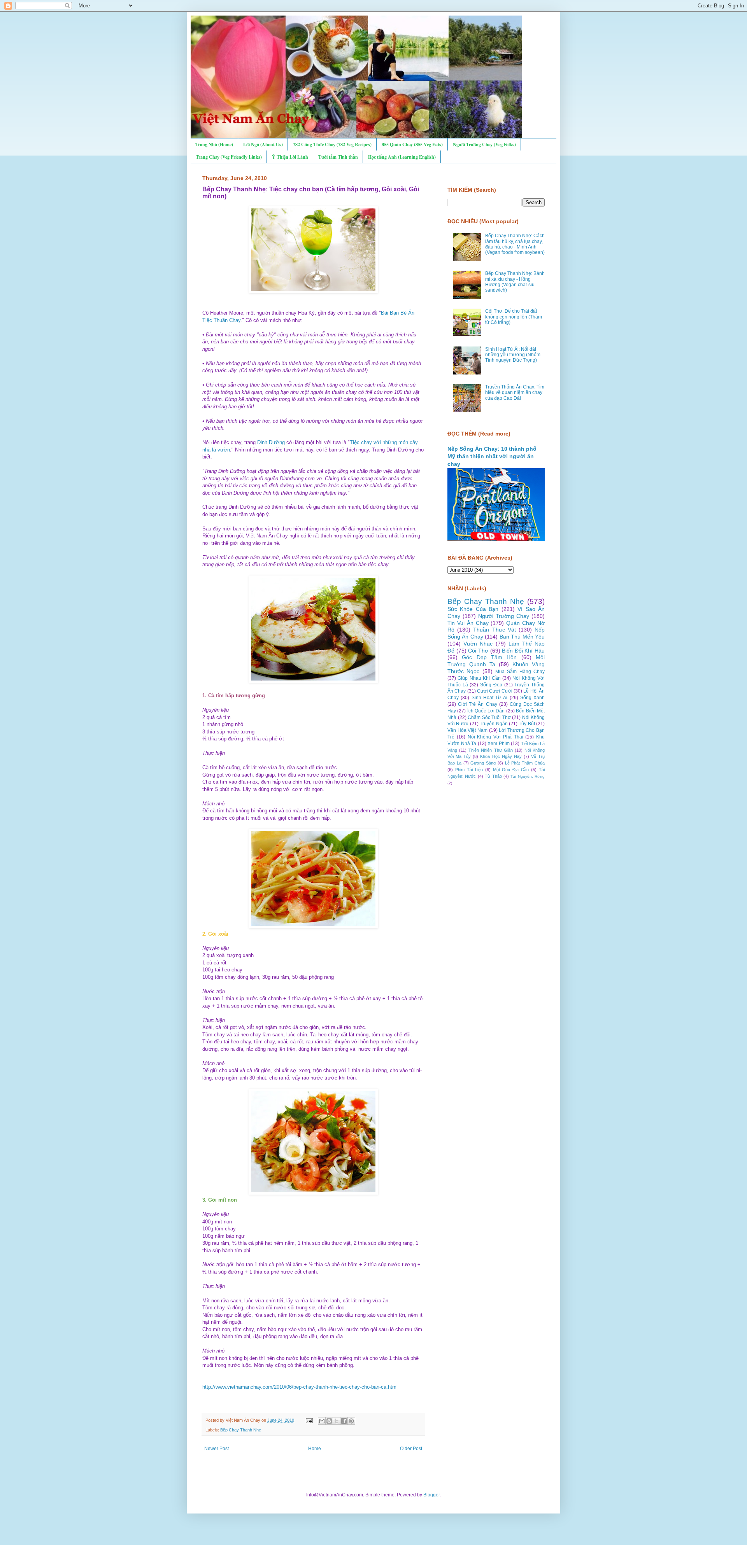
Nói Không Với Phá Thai (495, 737)
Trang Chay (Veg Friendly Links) (229, 157)
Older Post (411, 1448)
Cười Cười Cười (494, 691)
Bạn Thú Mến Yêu (522, 636)
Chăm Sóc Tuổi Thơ (489, 717)
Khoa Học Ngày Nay (500, 756)
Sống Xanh (532, 697)
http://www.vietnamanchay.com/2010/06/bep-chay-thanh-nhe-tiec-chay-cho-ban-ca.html (300, 1387)
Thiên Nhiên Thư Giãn (490, 750)
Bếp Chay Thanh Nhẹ (240, 1430)
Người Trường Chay (503, 616)
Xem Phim (498, 743)
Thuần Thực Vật (494, 629)
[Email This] (322, 1421)
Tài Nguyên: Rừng (527, 776)
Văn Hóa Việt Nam (467, 730)
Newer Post (216, 1448)
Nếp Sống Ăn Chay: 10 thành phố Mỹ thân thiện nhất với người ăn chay (492, 456)
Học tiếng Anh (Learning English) (402, 157)
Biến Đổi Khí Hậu (523, 650)
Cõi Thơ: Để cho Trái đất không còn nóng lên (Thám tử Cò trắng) (513, 316)
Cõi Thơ (478, 650)
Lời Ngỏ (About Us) (263, 144)
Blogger (431, 1495)
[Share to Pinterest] (351, 1421)
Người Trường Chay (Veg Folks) (484, 144)
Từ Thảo (493, 776)
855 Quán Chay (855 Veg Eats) (412, 144)
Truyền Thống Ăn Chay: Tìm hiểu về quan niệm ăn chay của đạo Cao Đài (514, 392)
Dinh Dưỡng (271, 442)
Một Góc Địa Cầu (511, 769)
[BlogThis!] (329, 1421)
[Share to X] (336, 1421)
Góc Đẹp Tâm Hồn (489, 657)
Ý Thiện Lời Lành (290, 157)
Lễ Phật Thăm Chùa (525, 763)
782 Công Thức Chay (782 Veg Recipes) (332, 144)
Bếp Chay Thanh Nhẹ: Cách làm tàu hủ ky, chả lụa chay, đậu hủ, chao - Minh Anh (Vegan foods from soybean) (515, 244)
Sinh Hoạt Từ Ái (490, 697)
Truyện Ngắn (493, 723)
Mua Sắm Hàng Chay (520, 671)
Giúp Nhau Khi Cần (479, 678)
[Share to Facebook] (344, 1421)
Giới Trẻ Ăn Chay (477, 704)
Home (314, 1448)
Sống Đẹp (491, 685)
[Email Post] (309, 1420)
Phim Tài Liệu (469, 769)
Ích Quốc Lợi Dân (486, 711)
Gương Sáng (483, 763)
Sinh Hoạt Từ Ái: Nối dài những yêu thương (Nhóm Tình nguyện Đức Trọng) (512, 354)
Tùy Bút (527, 723)
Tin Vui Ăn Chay (468, 623)
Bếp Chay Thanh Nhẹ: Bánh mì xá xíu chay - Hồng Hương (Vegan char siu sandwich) (515, 282)
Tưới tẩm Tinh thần (338, 157)
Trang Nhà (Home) (214, 144)
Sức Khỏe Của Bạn (472, 609)
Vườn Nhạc (478, 643)
